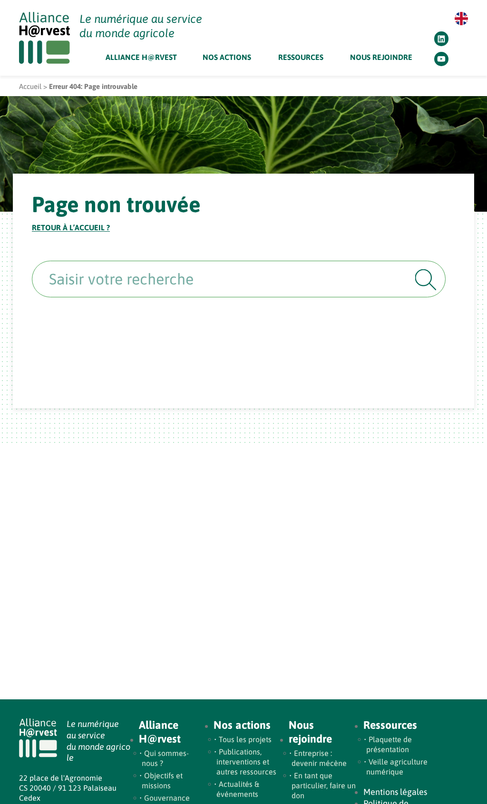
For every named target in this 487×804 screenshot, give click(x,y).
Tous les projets (245, 739)
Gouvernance (167, 798)
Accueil (30, 86)
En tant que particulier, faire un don (324, 785)
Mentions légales (395, 792)
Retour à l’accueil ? (71, 227)
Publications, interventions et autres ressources (246, 761)
